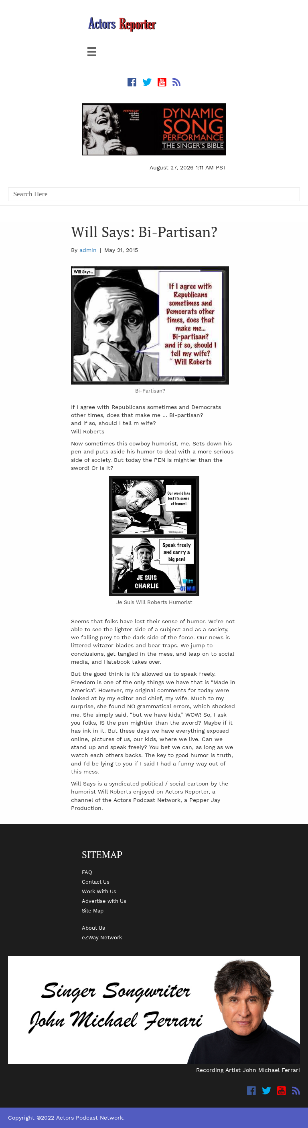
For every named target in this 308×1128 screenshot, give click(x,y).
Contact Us (95, 881)
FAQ (87, 872)
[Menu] (92, 52)
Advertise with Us (104, 901)
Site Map (92, 910)
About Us (93, 928)
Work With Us (99, 891)
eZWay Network (102, 937)
